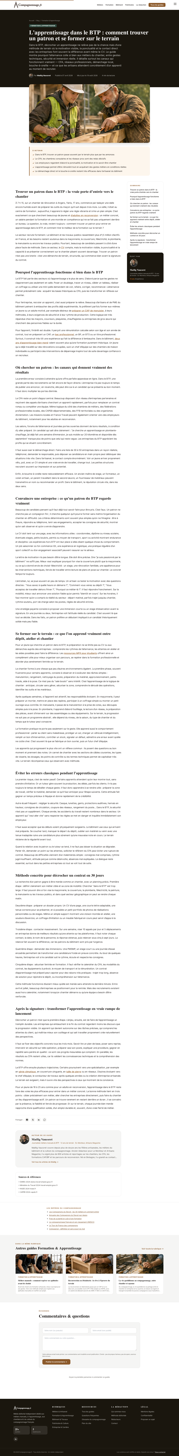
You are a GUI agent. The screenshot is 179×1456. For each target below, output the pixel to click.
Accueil (31, 20)
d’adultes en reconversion (84, 215)
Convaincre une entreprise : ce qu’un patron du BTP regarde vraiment (144, 211)
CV (62, 247)
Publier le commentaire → (56, 1362)
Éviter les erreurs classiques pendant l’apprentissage (145, 227)
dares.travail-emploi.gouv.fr (42, 1182)
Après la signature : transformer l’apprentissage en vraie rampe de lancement (143, 242)
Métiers (100, 5)
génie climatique (27, 1071)
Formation (109, 5)
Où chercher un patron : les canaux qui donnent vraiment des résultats (144, 204)
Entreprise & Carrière (60, 1427)
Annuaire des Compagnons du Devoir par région (68, 1215)
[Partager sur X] (33, 1120)
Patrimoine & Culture (60, 1423)
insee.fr (33, 1189)
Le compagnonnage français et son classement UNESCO (71, 1222)
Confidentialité (146, 1415)
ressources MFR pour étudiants (80, 653)
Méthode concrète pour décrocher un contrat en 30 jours (145, 234)
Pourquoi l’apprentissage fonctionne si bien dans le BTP (144, 197)
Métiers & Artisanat (59, 1412)
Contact (114, 1423)
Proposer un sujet (148, 1419)
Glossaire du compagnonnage (94, 1419)
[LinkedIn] (16, 1439)
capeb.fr (34, 1192)
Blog (37, 20)
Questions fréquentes (90, 1415)
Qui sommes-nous (118, 1412)
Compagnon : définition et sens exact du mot (67, 1229)
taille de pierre (73, 1071)
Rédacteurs (115, 1419)
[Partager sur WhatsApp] (44, 1120)
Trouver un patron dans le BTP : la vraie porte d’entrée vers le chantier (144, 191)
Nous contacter (160, 1452)
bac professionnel (64, 334)
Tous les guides (157, 5)
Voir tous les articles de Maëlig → (45, 1162)
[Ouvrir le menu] (175, 4)
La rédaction (141, 5)
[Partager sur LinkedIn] (39, 1120)
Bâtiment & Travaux (60, 1419)
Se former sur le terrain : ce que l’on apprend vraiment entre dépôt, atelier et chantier (145, 219)
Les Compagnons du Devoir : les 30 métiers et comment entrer (74, 1212)
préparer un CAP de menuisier (88, 310)
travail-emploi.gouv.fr (49, 1185)
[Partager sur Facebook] (27, 1120)
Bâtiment (119, 5)
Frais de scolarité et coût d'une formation (65, 1219)
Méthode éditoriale (118, 1415)
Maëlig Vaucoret (42, 1139)
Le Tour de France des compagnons (63, 1225)
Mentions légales (147, 1412)
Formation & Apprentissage (51, 20)
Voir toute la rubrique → (153, 1248)
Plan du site (86, 1423)
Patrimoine (129, 5)
